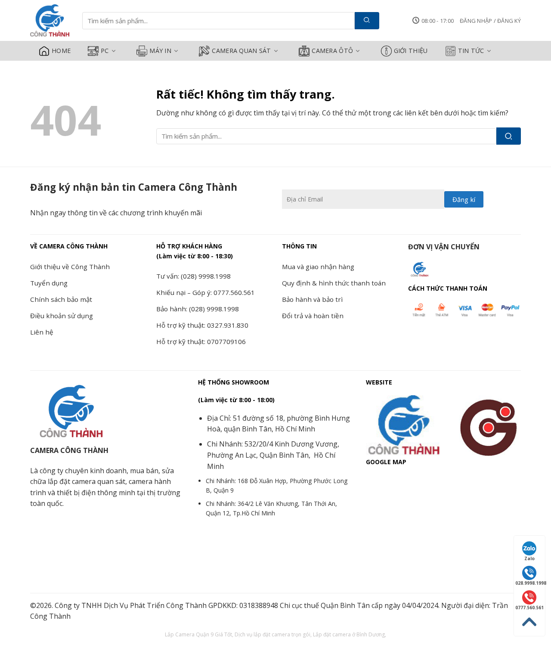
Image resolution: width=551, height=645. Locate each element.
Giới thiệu (411, 51)
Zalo (529, 558)
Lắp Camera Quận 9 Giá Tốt (198, 634)
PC (105, 51)
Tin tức (471, 51)
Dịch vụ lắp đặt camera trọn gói (272, 634)
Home (61, 51)
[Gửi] (367, 20)
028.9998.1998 (530, 583)
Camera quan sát (241, 51)
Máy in (160, 51)
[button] (490, 20)
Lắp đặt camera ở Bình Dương (349, 634)
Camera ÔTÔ (332, 51)
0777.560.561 (529, 608)
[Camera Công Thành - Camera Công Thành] (49, 21)
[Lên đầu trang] (529, 622)
